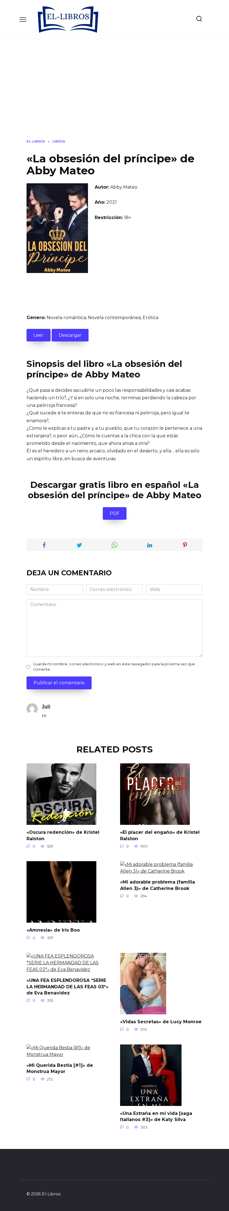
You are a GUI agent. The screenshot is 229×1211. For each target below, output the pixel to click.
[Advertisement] (114, 93)
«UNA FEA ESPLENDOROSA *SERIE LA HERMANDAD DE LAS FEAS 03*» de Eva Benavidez (67, 987)
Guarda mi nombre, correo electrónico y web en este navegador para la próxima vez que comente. (114, 666)
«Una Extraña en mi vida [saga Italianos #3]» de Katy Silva (156, 1116)
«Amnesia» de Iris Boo (53, 930)
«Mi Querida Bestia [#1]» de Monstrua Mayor (60, 1068)
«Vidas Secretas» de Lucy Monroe (161, 1021)
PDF (115, 513)
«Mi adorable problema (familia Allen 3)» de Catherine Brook (157, 885)
